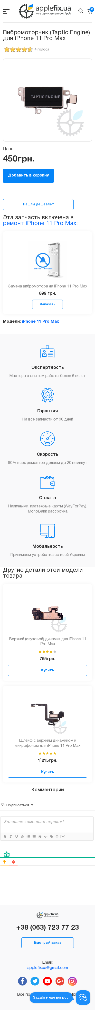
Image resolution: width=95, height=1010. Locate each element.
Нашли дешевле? (38, 204)
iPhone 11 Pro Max (40, 321)
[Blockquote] (40, 837)
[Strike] (22, 837)
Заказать (47, 304)
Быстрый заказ (47, 942)
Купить (47, 670)
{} (57, 836)
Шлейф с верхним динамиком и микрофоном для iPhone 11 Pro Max (47, 743)
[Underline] (16, 837)
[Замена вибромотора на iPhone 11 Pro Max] (47, 260)
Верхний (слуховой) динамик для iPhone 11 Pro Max (47, 642)
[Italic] (10, 837)
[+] (63, 836)
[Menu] (6, 11)
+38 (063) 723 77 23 (47, 928)
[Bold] (5, 837)
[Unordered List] (34, 837)
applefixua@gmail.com (47, 968)
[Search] (80, 10)
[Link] (51, 837)
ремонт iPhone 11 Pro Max (39, 223)
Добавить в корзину (28, 175)
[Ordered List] (28, 837)
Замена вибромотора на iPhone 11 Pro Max (47, 286)
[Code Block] (45, 837)
